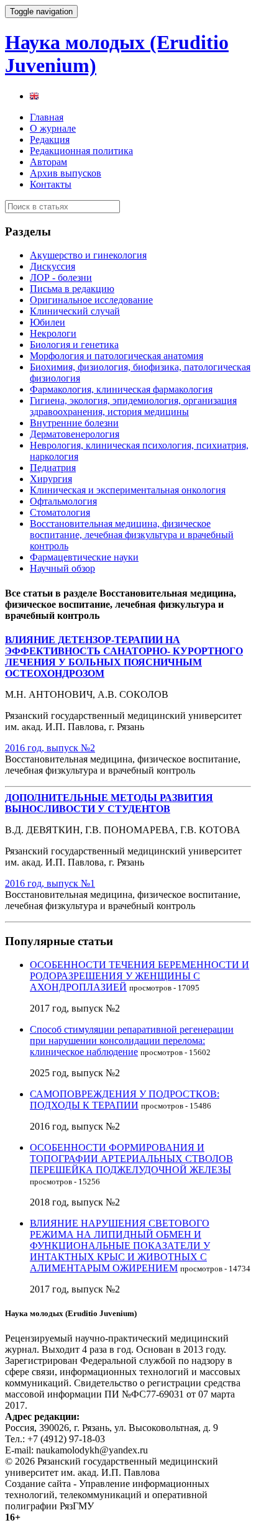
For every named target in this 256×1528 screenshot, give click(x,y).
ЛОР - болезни (61, 277)
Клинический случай (75, 311)
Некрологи (53, 333)
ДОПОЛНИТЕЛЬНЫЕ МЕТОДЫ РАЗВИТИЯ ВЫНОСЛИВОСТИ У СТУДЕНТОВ (109, 803)
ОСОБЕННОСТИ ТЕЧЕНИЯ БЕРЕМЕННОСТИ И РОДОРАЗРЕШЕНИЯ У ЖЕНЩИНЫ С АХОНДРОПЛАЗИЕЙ (139, 975)
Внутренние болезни (74, 423)
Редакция (50, 139)
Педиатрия (53, 467)
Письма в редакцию (72, 288)
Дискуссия (52, 266)
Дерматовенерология (74, 434)
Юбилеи (47, 322)
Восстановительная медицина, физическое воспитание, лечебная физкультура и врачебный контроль (132, 534)
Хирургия (51, 478)
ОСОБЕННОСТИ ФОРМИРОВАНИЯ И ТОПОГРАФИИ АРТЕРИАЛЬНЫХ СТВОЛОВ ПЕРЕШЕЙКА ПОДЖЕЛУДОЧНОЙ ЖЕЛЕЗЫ (131, 1158)
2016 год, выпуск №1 (50, 883)
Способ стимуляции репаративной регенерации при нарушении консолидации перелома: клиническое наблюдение (132, 1040)
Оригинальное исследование (91, 300)
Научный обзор (62, 568)
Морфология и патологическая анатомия (116, 355)
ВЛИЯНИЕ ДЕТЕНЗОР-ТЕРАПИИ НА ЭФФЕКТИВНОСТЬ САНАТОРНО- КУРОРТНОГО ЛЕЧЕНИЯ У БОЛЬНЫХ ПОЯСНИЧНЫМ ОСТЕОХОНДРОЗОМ (124, 656)
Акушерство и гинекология (88, 255)
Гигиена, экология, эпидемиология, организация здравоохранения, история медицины (133, 406)
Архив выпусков (65, 173)
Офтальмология (63, 501)
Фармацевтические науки (84, 557)
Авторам (48, 162)
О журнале (53, 128)
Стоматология (60, 512)
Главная (46, 117)
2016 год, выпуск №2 (50, 748)
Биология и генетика (74, 344)
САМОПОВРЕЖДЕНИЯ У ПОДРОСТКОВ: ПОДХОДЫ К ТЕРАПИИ (124, 1099)
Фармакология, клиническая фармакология (121, 389)
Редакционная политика (81, 150)
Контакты (50, 184)
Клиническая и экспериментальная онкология (128, 490)
